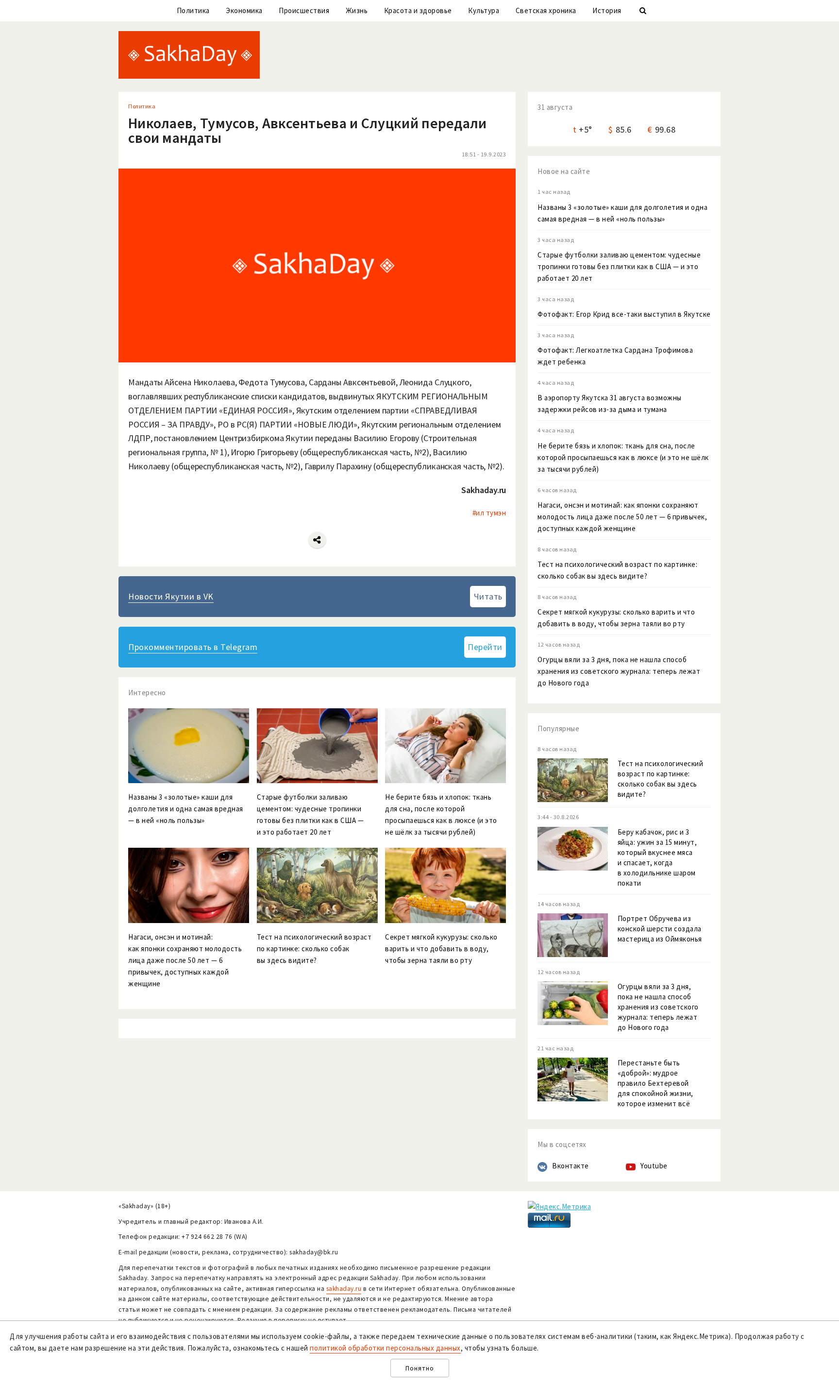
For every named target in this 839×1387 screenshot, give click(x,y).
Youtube (654, 1165)
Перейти (485, 646)
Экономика (244, 10)
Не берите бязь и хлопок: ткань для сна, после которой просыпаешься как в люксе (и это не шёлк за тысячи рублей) (623, 457)
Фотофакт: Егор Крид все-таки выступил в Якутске (624, 314)
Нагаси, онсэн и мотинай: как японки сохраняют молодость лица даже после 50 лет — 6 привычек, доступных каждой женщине (622, 516)
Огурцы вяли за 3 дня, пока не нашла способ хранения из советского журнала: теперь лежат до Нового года (618, 671)
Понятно (419, 1368)
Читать (488, 596)
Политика (193, 10)
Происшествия (304, 10)
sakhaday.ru (344, 1288)
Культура (483, 10)
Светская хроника (546, 10)
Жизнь (357, 10)
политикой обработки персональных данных (385, 1348)
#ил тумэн (489, 512)
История (606, 10)
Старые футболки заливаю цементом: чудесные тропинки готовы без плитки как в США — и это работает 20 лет (619, 266)
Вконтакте (570, 1165)
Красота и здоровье (418, 10)
